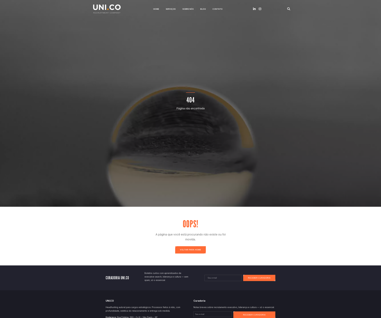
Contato (218, 9)
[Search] (288, 9)
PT (270, 9)
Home (156, 9)
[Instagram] (260, 8)
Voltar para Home (190, 250)
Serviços (171, 9)
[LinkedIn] (254, 8)
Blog (203, 9)
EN (274, 9)
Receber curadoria (259, 278)
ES (278, 9)
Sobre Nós (188, 9)
